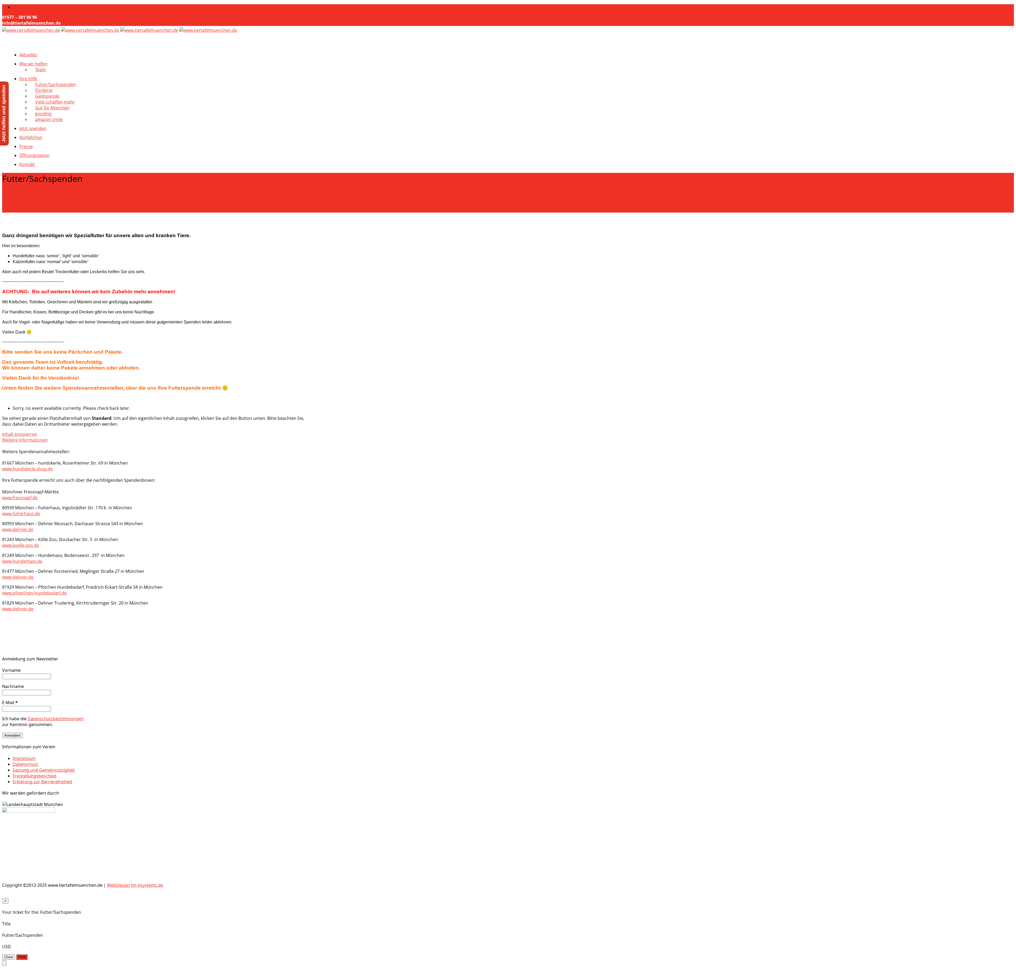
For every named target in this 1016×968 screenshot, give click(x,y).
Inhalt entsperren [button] (19, 434)
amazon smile (49, 119)
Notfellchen (30, 137)
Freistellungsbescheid (34, 776)
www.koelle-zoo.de (20, 545)
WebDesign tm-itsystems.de (135, 885)
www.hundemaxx (19, 561)
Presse (26, 146)
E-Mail (10, 702)
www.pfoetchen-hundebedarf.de (34, 593)
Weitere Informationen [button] (25, 440)
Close (8, 957)
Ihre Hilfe (28, 79)
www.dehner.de (17, 529)
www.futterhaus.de (21, 513)
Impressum (24, 758)
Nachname (13, 686)
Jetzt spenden (32, 128)
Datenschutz (25, 764)
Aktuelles (28, 55)
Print (21, 957)
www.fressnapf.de (20, 498)
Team (40, 70)
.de (39, 561)
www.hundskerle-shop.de (27, 469)
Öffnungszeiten (34, 155)
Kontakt (27, 164)
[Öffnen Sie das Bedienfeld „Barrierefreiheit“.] (4, 963)
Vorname (11, 670)
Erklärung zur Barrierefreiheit (42, 782)
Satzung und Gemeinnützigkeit (44, 770)
